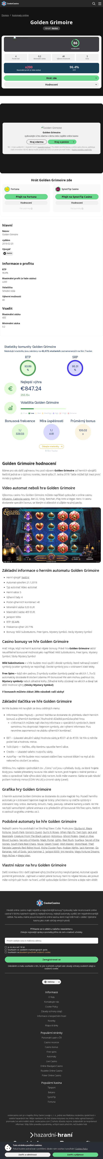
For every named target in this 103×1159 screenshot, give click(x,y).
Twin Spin (81, 832)
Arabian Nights (70, 847)
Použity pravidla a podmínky (82, 149)
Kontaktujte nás (51, 1001)
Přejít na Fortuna (26, 196)
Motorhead (81, 843)
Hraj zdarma (36, 141)
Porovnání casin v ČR (52, 1037)
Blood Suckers (10, 840)
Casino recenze (51, 1042)
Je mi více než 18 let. (16, 947)
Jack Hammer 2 (36, 851)
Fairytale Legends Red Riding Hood (21, 847)
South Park (18, 832)
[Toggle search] (93, 3)
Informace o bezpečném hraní (51, 1016)
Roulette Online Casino (51, 1070)
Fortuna (51, 1101)
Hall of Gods (19, 851)
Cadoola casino (21, 498)
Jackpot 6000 (52, 851)
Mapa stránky (51, 1025)
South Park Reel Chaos (23, 843)
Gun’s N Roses (51, 832)
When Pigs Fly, (68, 832)
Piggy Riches (8, 855)
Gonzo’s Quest (33, 832)
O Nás (51, 997)
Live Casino (51, 1061)
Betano (51, 1092)
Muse (40, 843)
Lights (58, 840)
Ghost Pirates (70, 836)
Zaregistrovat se (52, 959)
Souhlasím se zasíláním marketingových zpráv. (28, 950)
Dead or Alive (86, 836)
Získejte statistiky (50, 446)
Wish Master (67, 843)
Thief (90, 843)
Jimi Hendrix (67, 851)
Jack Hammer (87, 847)
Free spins (51, 1051)
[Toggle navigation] (99, 3)
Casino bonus (51, 1047)
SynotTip (51, 1097)
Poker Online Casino (51, 1075)
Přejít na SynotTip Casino (77, 196)
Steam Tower (52, 843)
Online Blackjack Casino (51, 1066)
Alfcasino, (7, 498)
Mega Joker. (24, 855)
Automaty (51, 1056)
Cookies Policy (81, 1148)
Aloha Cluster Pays (51, 847)
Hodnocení (26, 202)
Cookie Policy (51, 1006)
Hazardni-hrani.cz (44, 147)
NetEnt (55, 28)
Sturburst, (80, 828)
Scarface (79, 840)
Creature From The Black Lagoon (32, 836)
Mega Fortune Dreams (87, 851)
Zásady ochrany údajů (51, 1011)
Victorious (56, 836)
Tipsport (52, 1087)
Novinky (51, 1020)
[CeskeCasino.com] (13, 3)
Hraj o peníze (61, 141)
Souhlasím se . (29, 952)
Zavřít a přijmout (75, 1154)
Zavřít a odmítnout (28, 1154)
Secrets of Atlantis (29, 840)
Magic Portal (47, 840)
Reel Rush (68, 840)
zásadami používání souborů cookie (34, 952)
